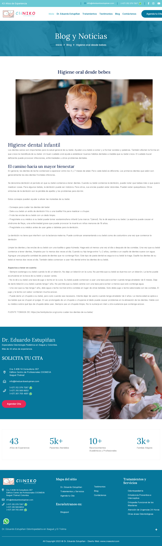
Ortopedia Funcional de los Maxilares (141, 504)
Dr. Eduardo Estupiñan (68, 14)
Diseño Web (93, 541)
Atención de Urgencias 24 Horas (143, 509)
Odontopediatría (135, 491)
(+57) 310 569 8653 (18, 390)
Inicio (51, 14)
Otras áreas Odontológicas (140, 514)
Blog (117, 14)
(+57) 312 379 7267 (129, 3)
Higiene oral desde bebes (84, 72)
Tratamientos (89, 14)
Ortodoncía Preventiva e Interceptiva (139, 496)
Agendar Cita (14, 404)
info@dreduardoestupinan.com (100, 3)
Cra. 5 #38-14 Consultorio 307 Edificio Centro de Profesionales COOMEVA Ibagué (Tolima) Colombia (25, 492)
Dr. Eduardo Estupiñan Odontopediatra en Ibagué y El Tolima (34, 529)
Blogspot (64, 512)
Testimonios (106, 14)
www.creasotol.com (109, 541)
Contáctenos (129, 14)
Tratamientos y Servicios (72, 491)
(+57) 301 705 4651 (18, 393)
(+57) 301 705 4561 (14, 510)
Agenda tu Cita (67, 495)
